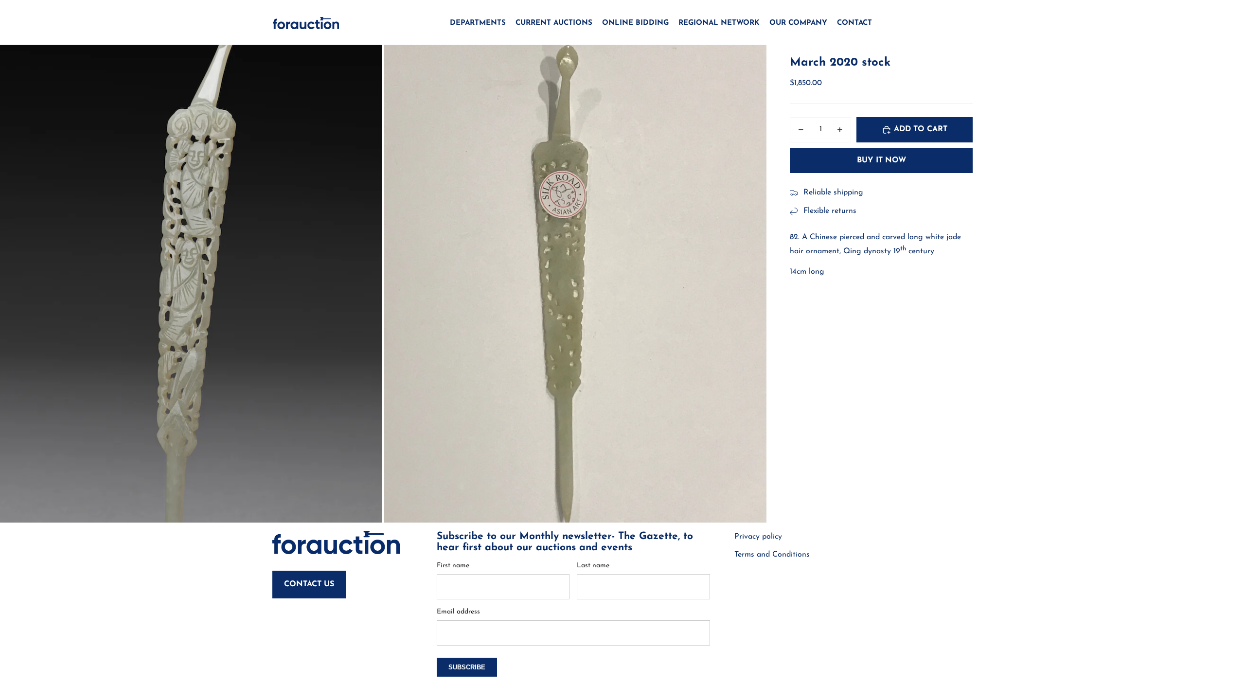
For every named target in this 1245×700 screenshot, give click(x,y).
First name (453, 565)
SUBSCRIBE (466, 667)
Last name (593, 565)
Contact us (309, 584)
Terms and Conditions (772, 555)
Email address (458, 611)
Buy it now (881, 160)
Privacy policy (758, 537)
